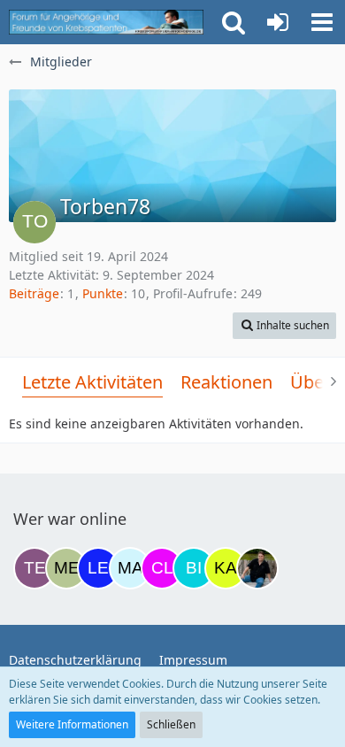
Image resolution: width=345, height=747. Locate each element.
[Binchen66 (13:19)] (193, 568)
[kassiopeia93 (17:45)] (225, 568)
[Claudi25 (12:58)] (162, 568)
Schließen (171, 724)
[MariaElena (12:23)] (130, 568)
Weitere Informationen (72, 724)
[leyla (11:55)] (98, 568)
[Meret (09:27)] (66, 568)
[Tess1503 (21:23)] (34, 568)
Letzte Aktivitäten (92, 382)
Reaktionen (226, 382)
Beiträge (34, 293)
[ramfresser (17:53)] (257, 568)
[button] (322, 22)
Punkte (102, 293)
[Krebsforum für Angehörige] (106, 22)
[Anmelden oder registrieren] (277, 22)
